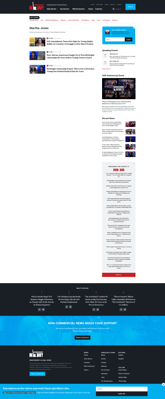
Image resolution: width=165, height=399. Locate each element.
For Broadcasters (107, 381)
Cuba (93, 20)
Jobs (103, 377)
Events (106, 4)
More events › (106, 69)
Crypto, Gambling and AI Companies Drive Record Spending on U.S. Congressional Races (119, 234)
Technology (106, 20)
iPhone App (122, 381)
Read (122, 170)
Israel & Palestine (73, 20)
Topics (90, 9)
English (120, 355)
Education (104, 374)
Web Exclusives (78, 9)
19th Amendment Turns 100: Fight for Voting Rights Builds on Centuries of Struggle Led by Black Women (70, 42)
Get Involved (105, 370)
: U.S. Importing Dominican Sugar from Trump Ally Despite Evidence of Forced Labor (119, 266)
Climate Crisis (34, 20)
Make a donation (82, 337)
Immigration (85, 20)
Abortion (115, 20)
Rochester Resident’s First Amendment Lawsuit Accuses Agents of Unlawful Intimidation (118, 259)
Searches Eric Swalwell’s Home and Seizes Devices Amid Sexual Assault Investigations (119, 227)
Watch (116, 170)
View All (119, 275)
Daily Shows (51, 9)
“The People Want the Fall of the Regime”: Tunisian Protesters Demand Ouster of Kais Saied (119, 200)
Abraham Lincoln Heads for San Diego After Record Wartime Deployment (68, 299)
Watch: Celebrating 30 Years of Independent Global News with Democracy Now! (116, 103)
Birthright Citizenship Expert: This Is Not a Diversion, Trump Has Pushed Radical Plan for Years (71, 70)
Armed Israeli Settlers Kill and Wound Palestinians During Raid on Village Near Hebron (119, 212)
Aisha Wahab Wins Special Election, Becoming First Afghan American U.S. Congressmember (119, 220)
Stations (112, 4)
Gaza (98, 20)
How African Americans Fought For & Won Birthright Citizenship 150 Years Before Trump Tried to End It (70, 56)
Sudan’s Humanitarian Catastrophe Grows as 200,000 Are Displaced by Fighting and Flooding (118, 193)
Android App (122, 377)
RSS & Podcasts (124, 374)
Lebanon (63, 20)
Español (119, 4)
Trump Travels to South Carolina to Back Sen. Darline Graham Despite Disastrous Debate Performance (119, 241)
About (92, 4)
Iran (42, 20)
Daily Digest (99, 4)
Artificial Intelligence (51, 20)
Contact (103, 362)
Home (86, 355)
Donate (130, 7)
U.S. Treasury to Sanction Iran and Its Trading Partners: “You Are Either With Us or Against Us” (119, 175)
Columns (98, 9)
